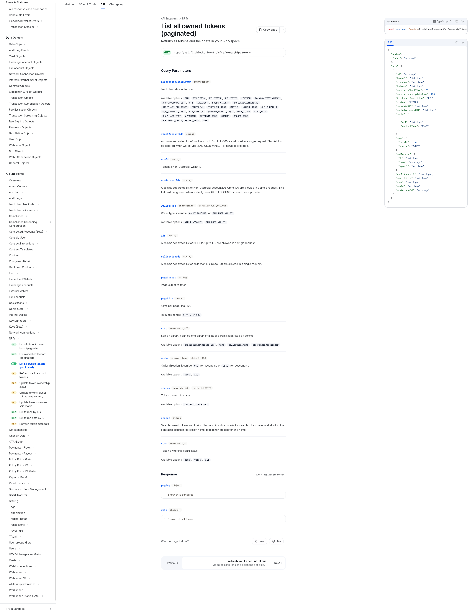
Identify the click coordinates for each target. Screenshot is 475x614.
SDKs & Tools (87, 4)
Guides (70, 4)
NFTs (185, 18)
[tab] (390, 42)
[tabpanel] (426, 126)
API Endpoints (169, 18)
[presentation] (28, 301)
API (103, 4)
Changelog (116, 4)
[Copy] (281, 52)
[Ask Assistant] (462, 21)
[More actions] (282, 30)
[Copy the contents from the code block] (456, 21)
